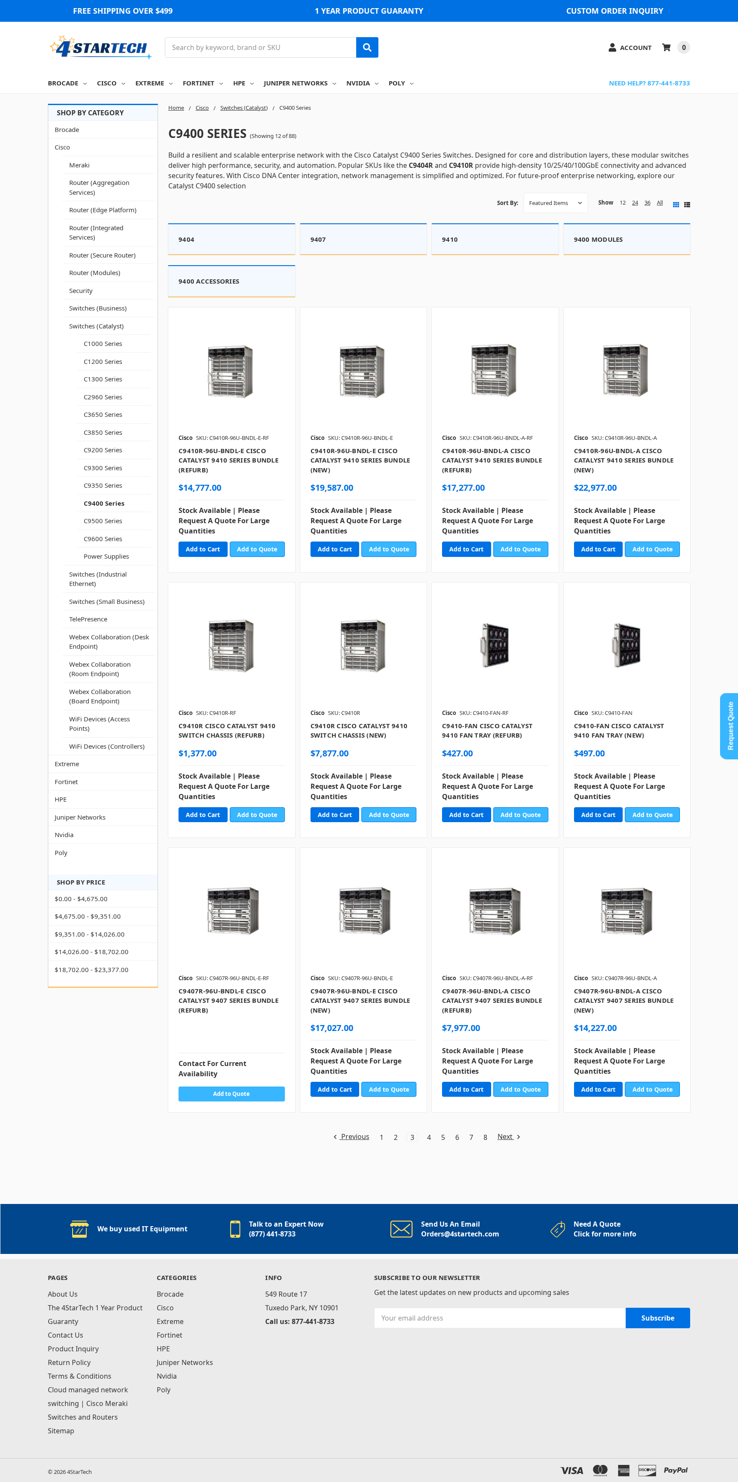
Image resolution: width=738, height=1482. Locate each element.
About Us (63, 1294)
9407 (318, 239)
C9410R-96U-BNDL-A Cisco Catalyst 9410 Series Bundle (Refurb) (492, 460)
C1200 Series (103, 361)
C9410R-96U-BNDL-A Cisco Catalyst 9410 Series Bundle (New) (624, 460)
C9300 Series (103, 467)
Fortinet (198, 83)
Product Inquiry (73, 1348)
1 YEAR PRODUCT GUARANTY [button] (369, 11)
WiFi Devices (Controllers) (107, 746)
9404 (186, 239)
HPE (239, 83)
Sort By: (507, 203)
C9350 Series (103, 485)
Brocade (63, 83)
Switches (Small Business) (107, 601)
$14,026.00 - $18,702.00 (92, 951)
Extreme (149, 83)
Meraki (79, 165)
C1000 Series (103, 343)
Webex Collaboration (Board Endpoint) (100, 696)
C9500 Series (103, 520)
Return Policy (69, 1362)
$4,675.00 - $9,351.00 (88, 916)
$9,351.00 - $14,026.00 (90, 934)
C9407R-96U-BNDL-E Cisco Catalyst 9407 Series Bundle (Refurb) (228, 1000)
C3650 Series (103, 414)
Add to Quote (257, 549)
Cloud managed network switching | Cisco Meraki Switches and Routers (88, 1403)
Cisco (107, 83)
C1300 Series (103, 379)
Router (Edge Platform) (103, 209)
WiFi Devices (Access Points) (99, 724)
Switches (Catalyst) (96, 326)
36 (647, 202)
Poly (397, 83)
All (660, 202)
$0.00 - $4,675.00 (81, 898)
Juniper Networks (296, 83)
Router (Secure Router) (102, 255)
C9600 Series (103, 538)
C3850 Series (103, 432)
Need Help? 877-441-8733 (649, 83)
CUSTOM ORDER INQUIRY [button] (614, 11)
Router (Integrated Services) (96, 232)
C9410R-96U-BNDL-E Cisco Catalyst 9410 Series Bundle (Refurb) (228, 460)
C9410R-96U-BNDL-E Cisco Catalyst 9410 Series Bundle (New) (360, 460)
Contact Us (65, 1335)
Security (81, 290)
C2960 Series (103, 396)
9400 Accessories (209, 281)
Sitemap (61, 1430)
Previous (354, 1137)
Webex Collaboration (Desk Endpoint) (109, 642)
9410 (450, 239)
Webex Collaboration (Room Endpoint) (100, 669)
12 (623, 202)
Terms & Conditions (79, 1376)
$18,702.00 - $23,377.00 (92, 969)
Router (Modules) (94, 272)
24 (635, 202)
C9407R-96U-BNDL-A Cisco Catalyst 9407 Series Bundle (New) (624, 1000)
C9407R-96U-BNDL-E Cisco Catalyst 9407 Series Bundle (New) (360, 1000)
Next (506, 1137)
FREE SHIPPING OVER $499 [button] (123, 11)
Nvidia (358, 83)
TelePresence (88, 619)
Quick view (232, 373)
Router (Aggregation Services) (99, 187)
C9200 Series (103, 449)
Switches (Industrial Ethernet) (98, 579)
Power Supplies (106, 556)
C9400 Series (104, 503)
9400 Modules (598, 239)
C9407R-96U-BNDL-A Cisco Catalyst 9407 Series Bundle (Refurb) (492, 1000)
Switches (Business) (98, 308)
